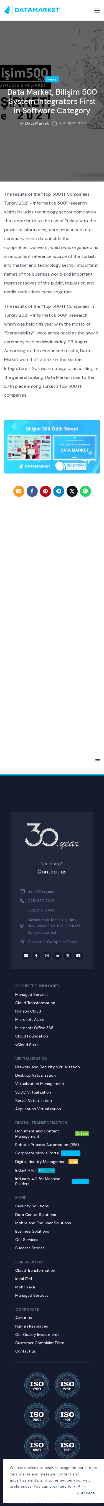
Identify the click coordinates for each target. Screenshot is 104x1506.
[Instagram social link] (47, 955)
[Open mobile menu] (97, 10)
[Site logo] (32, 10)
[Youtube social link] (78, 955)
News (52, 79)
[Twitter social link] (72, 491)
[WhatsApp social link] (85, 491)
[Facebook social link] (32, 491)
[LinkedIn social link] (57, 955)
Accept (87, 1493)
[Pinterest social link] (45, 491)
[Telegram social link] (58, 491)
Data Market (37, 123)
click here (58, 1486)
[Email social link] (18, 491)
